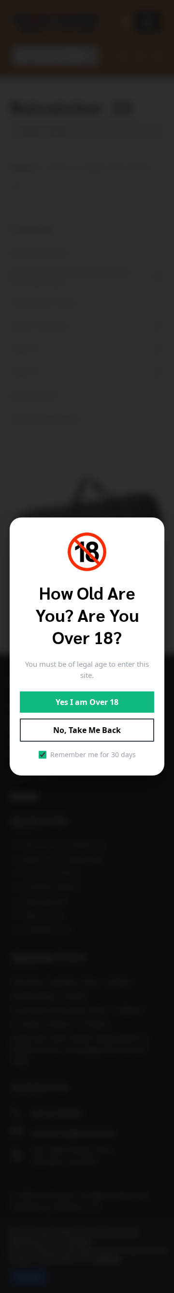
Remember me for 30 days (93, 754)
